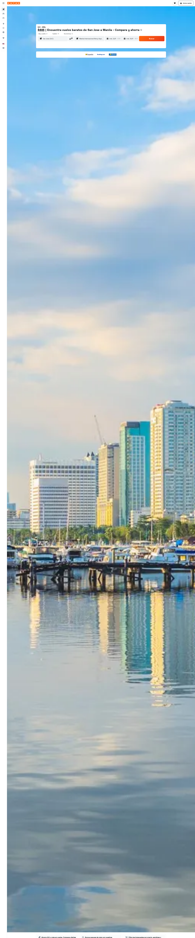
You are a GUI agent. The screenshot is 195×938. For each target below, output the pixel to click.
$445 (41, 30)
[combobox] (43, 34)
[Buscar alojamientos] (3, 14)
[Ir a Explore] (3, 24)
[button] (3, 3)
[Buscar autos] (3, 18)
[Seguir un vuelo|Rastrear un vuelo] (3, 28)
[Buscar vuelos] (3, 9)
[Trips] (3, 38)
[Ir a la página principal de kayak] (13, 3)
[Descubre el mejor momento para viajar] (3, 32)
